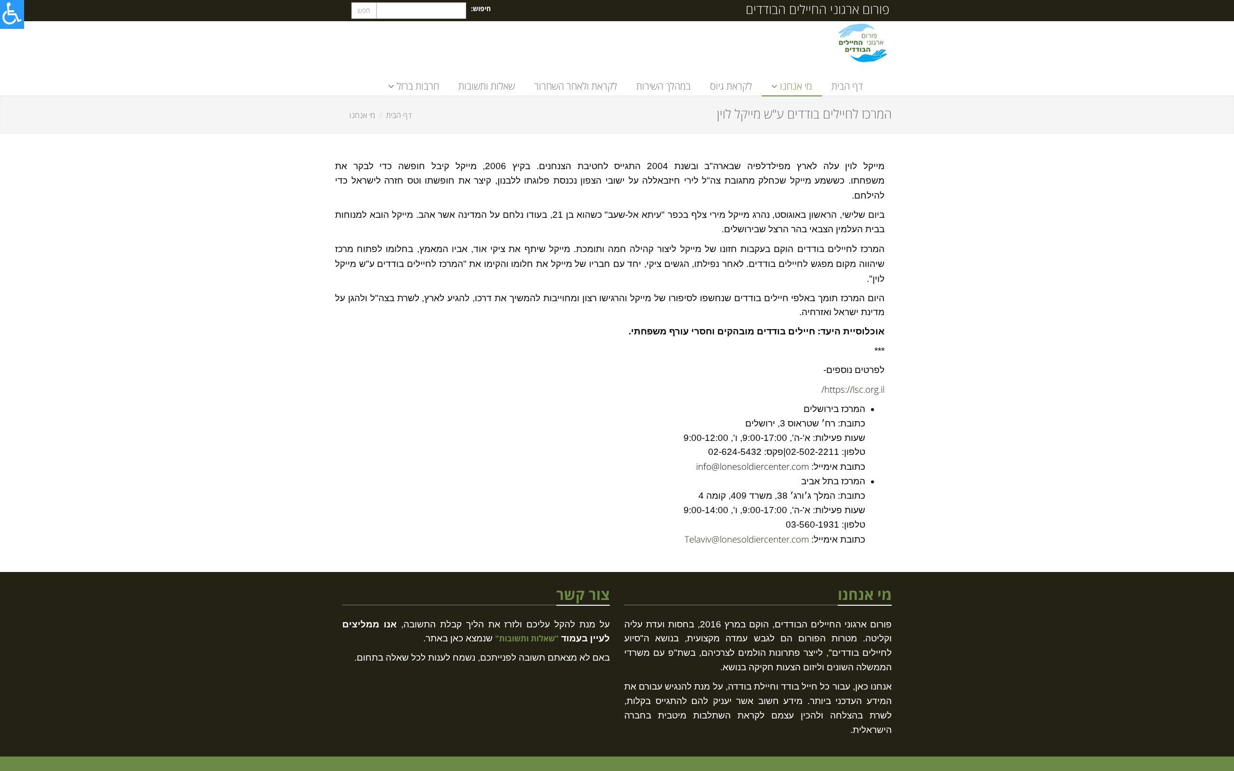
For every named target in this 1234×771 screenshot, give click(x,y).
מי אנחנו (362, 115)
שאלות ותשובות (486, 86)
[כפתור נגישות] (12, 14)
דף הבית (847, 86)
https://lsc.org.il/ (853, 389)
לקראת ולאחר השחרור (575, 86)
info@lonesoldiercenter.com (752, 466)
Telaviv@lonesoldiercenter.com (746, 539)
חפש (364, 10)
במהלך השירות (663, 86)
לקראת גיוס (731, 86)
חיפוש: (481, 8)
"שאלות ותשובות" (527, 638)
